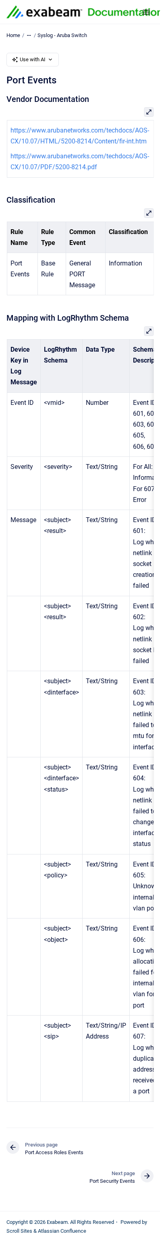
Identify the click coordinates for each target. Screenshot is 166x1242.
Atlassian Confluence (62, 1231)
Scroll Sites (19, 1231)
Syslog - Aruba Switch (62, 35)
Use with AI (33, 59)
